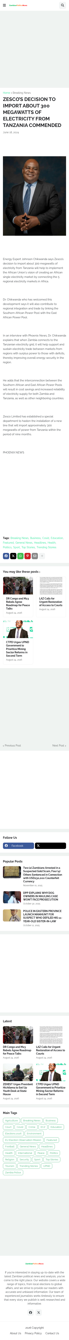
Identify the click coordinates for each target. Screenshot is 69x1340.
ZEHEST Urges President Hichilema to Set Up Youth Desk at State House (18, 1089)
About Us (15, 1333)
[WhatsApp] (20, 556)
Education (57, 538)
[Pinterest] (27, 556)
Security (24, 1159)
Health (52, 542)
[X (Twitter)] (13, 556)
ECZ (43, 1127)
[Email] (35, 556)
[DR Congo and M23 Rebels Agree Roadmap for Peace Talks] (18, 585)
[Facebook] (6, 556)
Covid (45, 538)
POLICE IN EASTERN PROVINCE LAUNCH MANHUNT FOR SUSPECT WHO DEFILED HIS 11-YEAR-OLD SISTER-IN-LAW (42, 916)
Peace (41, 1153)
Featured (8, 542)
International (25, 1153)
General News (23, 542)
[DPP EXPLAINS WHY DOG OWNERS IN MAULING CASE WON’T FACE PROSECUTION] (12, 897)
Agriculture (11, 1120)
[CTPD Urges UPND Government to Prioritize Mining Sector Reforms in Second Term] (18, 629)
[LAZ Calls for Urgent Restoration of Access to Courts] (51, 585)
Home (6, 92)
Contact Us (52, 1333)
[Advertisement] (34, 49)
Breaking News (22, 92)
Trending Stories (46, 547)
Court (8, 1127)
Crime (32, 1127)
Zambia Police (13, 1172)
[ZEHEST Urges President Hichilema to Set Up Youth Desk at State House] (18, 1072)
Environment (34, 1133)
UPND (46, 1166)
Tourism (9, 1166)
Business (35, 538)
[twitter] (50, 846)
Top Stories (28, 547)
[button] (4, 5)
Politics (7, 547)
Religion (9, 1159)
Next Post (58, 745)
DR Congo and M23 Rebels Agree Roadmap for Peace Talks (18, 603)
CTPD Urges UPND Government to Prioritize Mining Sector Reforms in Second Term (17, 649)
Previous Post (13, 745)
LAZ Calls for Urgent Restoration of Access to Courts (50, 602)
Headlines (40, 542)
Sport (16, 547)
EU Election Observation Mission (23, 1140)
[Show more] (42, 556)
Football (10, 1146)
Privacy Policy (33, 1333)
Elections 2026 (13, 1133)
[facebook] (30, 1312)
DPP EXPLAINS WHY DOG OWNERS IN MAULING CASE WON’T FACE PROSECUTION (40, 896)
